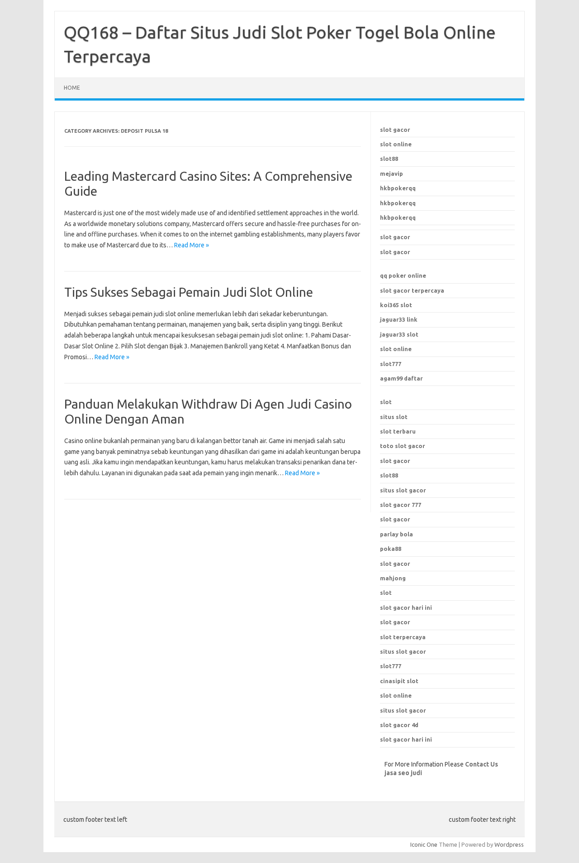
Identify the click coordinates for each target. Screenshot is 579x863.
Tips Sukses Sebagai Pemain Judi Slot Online (188, 292)
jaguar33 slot (399, 334)
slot (386, 402)
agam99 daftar (401, 378)
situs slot (394, 417)
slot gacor (395, 129)
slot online (396, 144)
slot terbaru (398, 431)
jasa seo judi (403, 772)
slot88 (389, 158)
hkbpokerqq (398, 188)
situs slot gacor (403, 651)
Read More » (191, 245)
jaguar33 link (399, 319)
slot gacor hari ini (406, 607)
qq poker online (403, 275)
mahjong (393, 578)
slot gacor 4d (399, 725)
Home (72, 88)
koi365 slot (396, 305)
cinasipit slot (399, 681)
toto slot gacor (402, 446)
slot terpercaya (403, 637)
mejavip (391, 173)
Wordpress (509, 844)
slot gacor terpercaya (412, 290)
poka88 (390, 548)
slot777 (390, 364)
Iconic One (423, 844)
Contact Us (481, 764)
